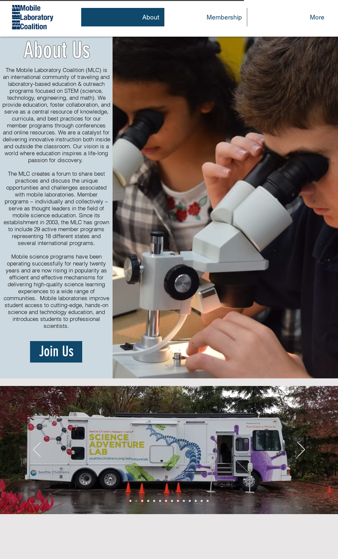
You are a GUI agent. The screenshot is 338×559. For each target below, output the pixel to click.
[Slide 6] (136, 501)
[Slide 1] (142, 501)
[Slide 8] (184, 501)
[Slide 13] (196, 501)
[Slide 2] (154, 501)
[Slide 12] (202, 501)
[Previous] (37, 450)
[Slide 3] (130, 501)
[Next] (301, 450)
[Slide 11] (148, 501)
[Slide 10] (172, 501)
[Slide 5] (190, 501)
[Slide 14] (208, 501)
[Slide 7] (166, 501)
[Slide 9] (178, 501)
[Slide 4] (160, 501)
